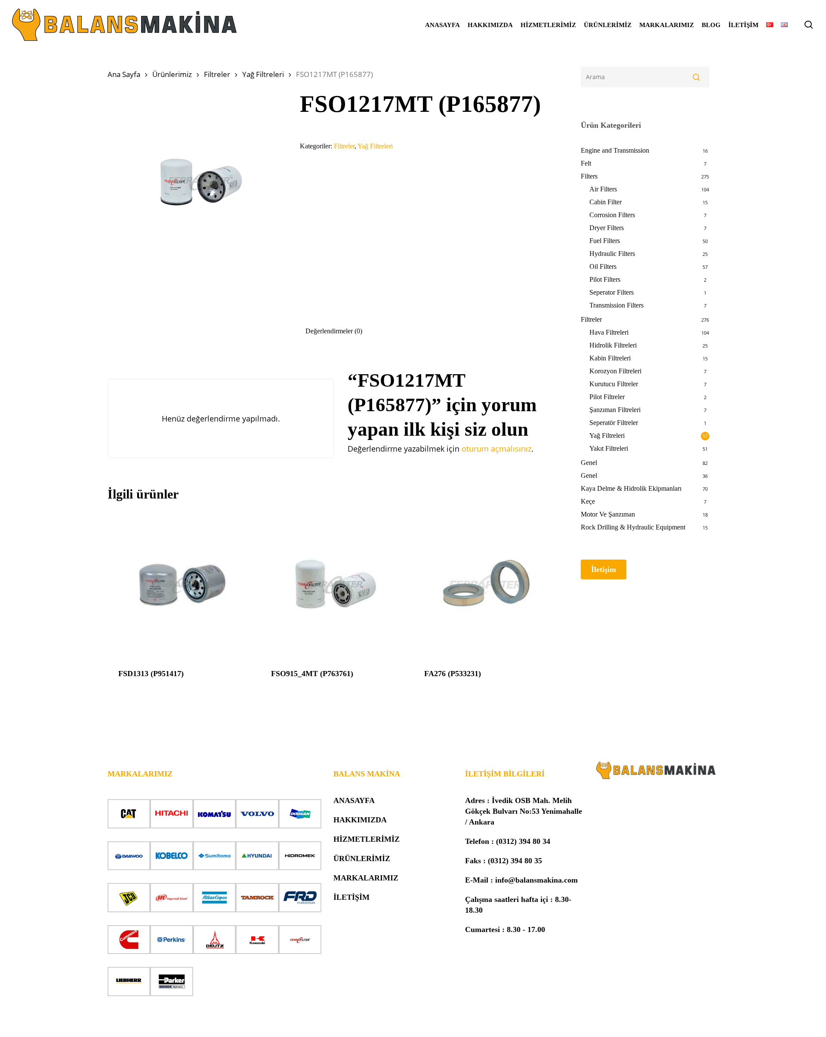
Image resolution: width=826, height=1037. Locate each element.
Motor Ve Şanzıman (608, 514)
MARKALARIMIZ (365, 878)
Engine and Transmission (615, 150)
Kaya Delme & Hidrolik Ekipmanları (631, 488)
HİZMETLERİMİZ (366, 839)
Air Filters (603, 189)
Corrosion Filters (612, 214)
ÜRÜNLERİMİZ (361, 858)
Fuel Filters (604, 240)
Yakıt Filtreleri (608, 448)
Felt (586, 163)
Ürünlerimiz (172, 74)
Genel (589, 462)
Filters (589, 176)
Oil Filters (602, 266)
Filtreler (217, 74)
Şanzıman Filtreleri (615, 409)
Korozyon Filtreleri (615, 371)
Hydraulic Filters (612, 253)
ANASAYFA (354, 800)
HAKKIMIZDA (360, 819)
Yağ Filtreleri (263, 74)
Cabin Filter (605, 202)
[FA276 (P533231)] (486, 584)
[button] (603, 569)
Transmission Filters (616, 305)
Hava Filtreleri (609, 332)
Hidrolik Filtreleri (613, 345)
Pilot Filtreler (607, 396)
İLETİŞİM (351, 897)
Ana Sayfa (124, 74)
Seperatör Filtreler (613, 422)
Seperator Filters (611, 292)
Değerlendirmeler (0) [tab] (333, 331)
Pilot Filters (604, 279)
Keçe (588, 501)
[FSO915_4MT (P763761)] (333, 584)
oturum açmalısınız (496, 448)
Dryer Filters (606, 227)
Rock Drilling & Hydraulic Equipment (633, 527)
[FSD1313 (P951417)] (181, 584)
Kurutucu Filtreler (613, 384)
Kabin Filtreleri (610, 358)
